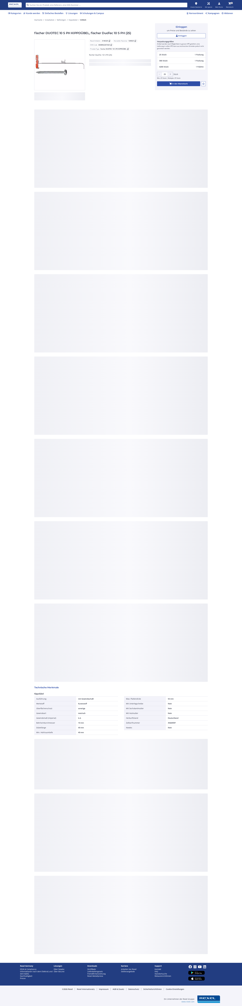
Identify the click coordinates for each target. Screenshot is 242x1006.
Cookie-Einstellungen (95, 149)
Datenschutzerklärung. (141, 111)
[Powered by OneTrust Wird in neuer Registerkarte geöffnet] (152, 166)
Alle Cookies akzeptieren (149, 159)
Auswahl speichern (93, 159)
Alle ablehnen (128, 159)
